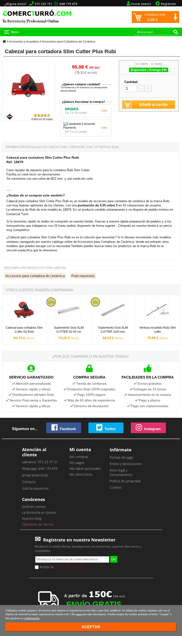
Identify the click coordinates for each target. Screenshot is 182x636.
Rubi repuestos (83, 276)
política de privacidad (69, 567)
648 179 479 (68, 4)
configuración (32, 618)
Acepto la (62, 567)
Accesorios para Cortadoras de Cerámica (68, 41)
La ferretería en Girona (38, 512)
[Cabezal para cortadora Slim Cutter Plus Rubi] (29, 111)
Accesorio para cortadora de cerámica (35, 276)
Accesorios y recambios (24, 41)
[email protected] (34, 475)
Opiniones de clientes (38, 524)
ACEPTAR (91, 627)
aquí (79, 614)
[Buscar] (175, 32)
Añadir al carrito (153, 104)
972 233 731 (43, 4)
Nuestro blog (31, 518)
